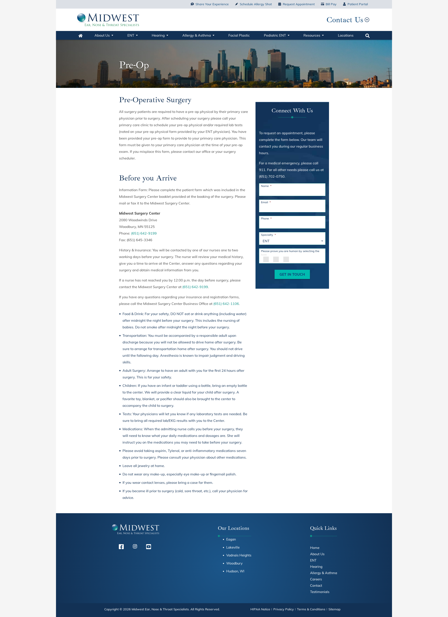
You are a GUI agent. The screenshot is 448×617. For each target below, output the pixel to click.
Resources (311, 35)
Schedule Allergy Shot (256, 4)
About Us (102, 35)
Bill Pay (331, 4)
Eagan (231, 539)
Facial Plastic (239, 35)
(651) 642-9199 (144, 233)
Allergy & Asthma (196, 35)
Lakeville (233, 547)
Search (367, 35)
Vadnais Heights (238, 555)
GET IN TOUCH (292, 274)
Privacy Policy (283, 609)
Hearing (158, 35)
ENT (130, 35)
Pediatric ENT (275, 35)
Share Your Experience (212, 4)
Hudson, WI (235, 571)
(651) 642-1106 (226, 303)
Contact (316, 585)
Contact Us (345, 20)
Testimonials (319, 592)
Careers (316, 579)
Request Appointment (299, 4)
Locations (346, 35)
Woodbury (234, 563)
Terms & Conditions (311, 609)
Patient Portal (358, 4)
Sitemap (334, 609)
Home (80, 35)
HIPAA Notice (260, 609)
